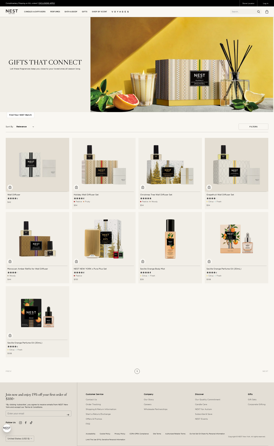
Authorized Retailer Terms (175, 434)
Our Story (149, 399)
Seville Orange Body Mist (152, 268)
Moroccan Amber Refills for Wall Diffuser (27, 268)
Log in (265, 3)
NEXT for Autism (203, 409)
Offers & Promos (94, 419)
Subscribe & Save (203, 414)
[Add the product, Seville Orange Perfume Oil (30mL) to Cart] (209, 261)
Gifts (84, 12)
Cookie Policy (105, 434)
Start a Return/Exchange (98, 414)
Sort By (9, 126)
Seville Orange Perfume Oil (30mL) (223, 268)
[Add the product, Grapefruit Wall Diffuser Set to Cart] (209, 187)
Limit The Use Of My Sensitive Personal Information (105, 439)
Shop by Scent (99, 12)
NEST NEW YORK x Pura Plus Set (90, 268)
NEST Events (201, 419)
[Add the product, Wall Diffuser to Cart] (10, 187)
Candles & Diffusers (35, 12)
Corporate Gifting (256, 404)
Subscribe (68, 414)
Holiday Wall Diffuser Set (86, 194)
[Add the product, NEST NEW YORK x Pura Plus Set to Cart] (76, 261)
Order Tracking (93, 404)
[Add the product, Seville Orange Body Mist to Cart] (143, 261)
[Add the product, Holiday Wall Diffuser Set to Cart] (76, 187)
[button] (258, 11)
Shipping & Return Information (101, 409)
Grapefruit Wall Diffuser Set (220, 194)
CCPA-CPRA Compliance (139, 434)
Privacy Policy (120, 434)
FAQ (88, 423)
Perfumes (55, 12)
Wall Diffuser (13, 194)
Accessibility (90, 434)
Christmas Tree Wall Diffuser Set (156, 194)
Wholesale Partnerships (155, 409)
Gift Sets (252, 399)
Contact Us (91, 399)
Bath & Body (71, 12)
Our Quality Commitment (207, 399)
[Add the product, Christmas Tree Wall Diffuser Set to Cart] (143, 187)
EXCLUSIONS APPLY (47, 3)
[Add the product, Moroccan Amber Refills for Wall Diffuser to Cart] (10, 261)
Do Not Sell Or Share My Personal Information (207, 434)
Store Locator (248, 3)
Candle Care (201, 404)
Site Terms (157, 434)
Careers (147, 404)
